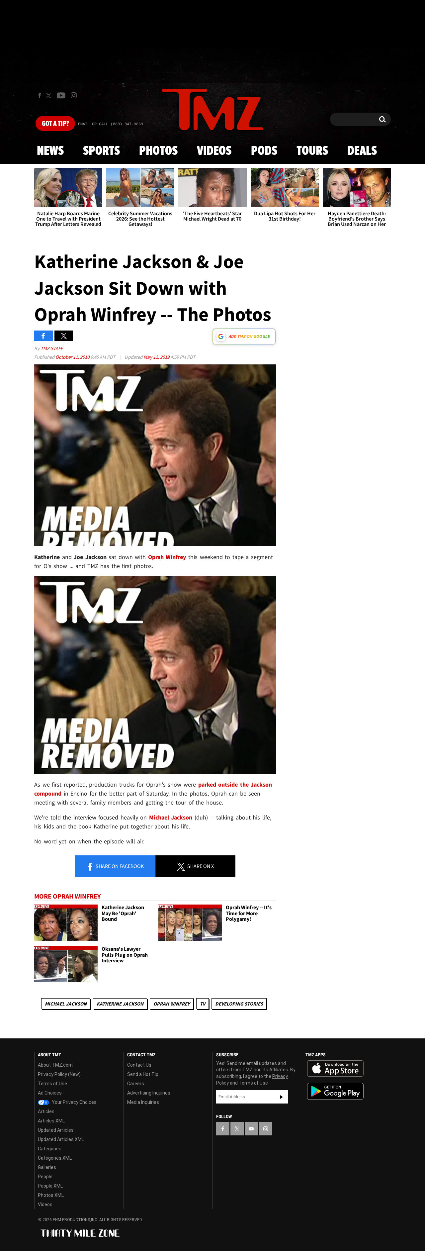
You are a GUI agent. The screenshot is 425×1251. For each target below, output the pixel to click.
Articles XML (51, 1120)
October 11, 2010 (72, 357)
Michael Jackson (66, 1004)
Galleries (47, 1167)
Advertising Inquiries (148, 1093)
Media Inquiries (143, 1102)
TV (202, 1004)
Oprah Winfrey (171, 1004)
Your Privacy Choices (74, 1102)
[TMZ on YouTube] (251, 1128)
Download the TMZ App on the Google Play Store (335, 1091)
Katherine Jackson (120, 1004)
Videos (214, 151)
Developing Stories (239, 1004)
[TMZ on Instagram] (73, 95)
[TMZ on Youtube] (61, 95)
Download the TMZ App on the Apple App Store (335, 1068)
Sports (101, 151)
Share (119, 866)
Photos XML (51, 1195)
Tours (312, 151)
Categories (49, 1148)
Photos (158, 151)
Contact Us (139, 1065)
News (50, 151)
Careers (135, 1083)
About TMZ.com (55, 1065)
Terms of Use (52, 1083)
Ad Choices (50, 1093)
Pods (264, 151)
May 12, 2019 (156, 357)
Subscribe (281, 1097)
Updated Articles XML (61, 1139)
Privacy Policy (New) (59, 1074)
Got (55, 124)
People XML (50, 1186)
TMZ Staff (52, 348)
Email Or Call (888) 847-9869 (110, 124)
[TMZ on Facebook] (39, 95)
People (45, 1176)
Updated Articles (56, 1130)
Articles (46, 1111)
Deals (362, 151)
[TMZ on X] (49, 95)
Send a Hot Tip (142, 1074)
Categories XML (55, 1158)
